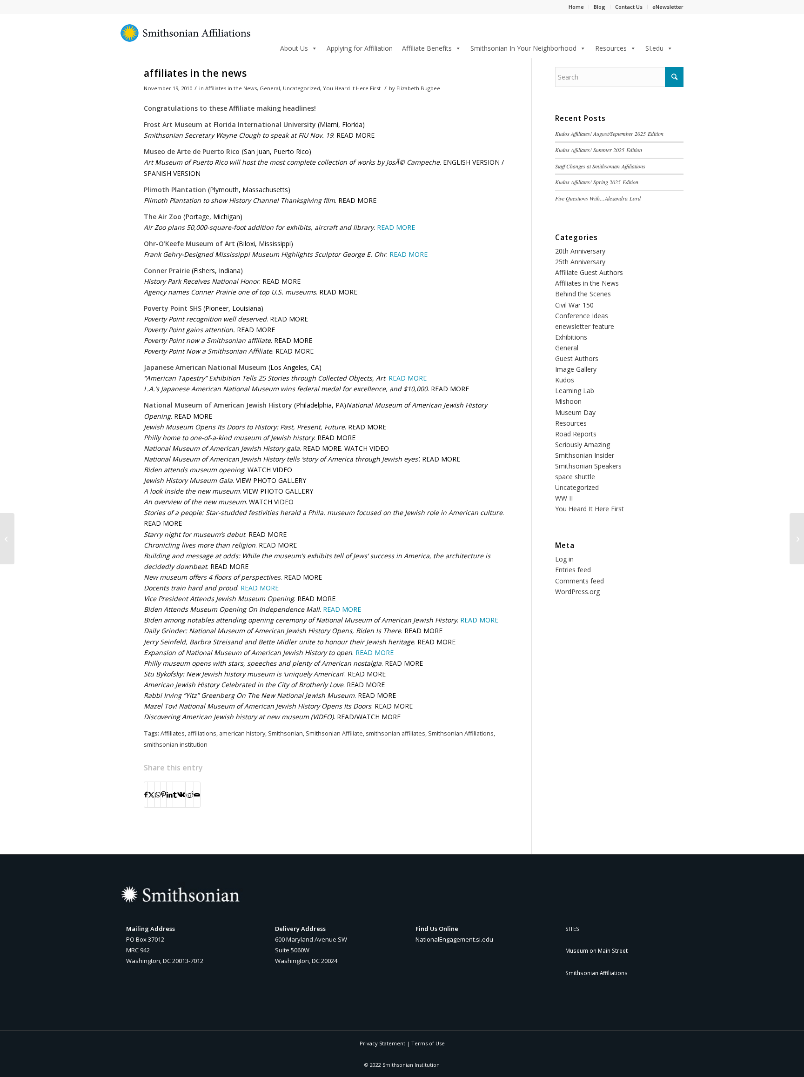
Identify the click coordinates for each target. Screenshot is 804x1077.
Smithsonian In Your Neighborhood (523, 48)
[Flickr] (7, 538)
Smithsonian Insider (584, 455)
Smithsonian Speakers (588, 466)
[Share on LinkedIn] (170, 794)
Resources (611, 48)
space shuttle (575, 476)
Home (576, 6)
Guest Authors (576, 358)
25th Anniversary (580, 261)
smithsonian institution (176, 745)
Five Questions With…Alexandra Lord (598, 198)
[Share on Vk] (181, 794)
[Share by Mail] (197, 794)
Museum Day (575, 412)
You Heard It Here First (352, 88)
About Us (294, 48)
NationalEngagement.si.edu (454, 939)
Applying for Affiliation (360, 48)
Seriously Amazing (582, 444)
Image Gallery (575, 369)
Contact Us (629, 6)
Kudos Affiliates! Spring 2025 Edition (596, 182)
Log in (564, 559)
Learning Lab (574, 390)
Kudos (564, 379)
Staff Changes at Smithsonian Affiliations (600, 166)
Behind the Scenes (583, 293)
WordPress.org (577, 591)
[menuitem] (680, 47)
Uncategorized (301, 88)
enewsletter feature (584, 326)
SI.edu (654, 48)
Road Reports (575, 433)
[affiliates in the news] (797, 538)
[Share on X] (151, 794)
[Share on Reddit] (190, 794)
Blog (599, 6)
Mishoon (568, 401)
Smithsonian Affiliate (334, 733)
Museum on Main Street (596, 950)
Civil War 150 (574, 305)
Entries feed (573, 569)
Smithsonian (285, 733)
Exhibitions (571, 337)
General (270, 88)
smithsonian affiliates (395, 733)
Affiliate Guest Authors (589, 272)
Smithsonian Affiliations (461, 733)
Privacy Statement (382, 1043)
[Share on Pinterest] (163, 794)
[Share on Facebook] (145, 794)
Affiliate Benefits (427, 48)
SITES (572, 928)
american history (242, 733)
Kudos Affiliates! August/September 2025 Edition (609, 133)
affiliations (202, 733)
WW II (564, 498)
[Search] (680, 47)
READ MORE (396, 227)
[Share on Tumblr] (175, 794)
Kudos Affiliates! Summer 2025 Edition (598, 150)
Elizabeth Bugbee (418, 88)
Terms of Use (428, 1043)
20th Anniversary (580, 251)
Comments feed (579, 580)
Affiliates (173, 733)
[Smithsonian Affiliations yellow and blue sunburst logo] (186, 38)
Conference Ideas (581, 315)
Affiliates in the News (231, 88)
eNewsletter (667, 6)
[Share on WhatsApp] (158, 794)
